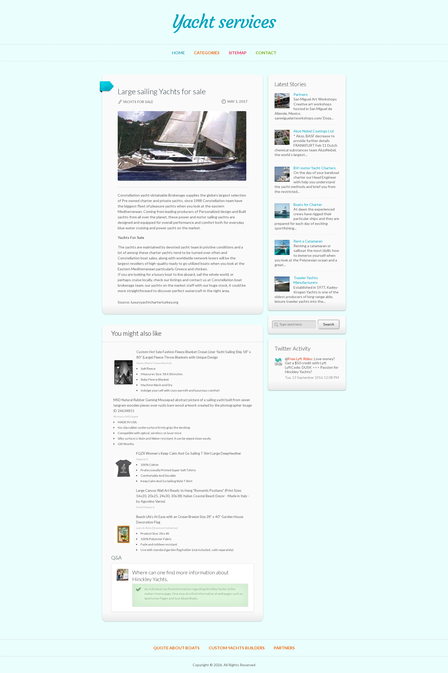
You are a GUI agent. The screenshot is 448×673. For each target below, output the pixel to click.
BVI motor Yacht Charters (314, 168)
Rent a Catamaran (308, 241)
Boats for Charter (307, 204)
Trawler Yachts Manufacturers (305, 280)
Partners (300, 94)
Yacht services (224, 22)
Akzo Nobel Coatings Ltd (313, 131)
